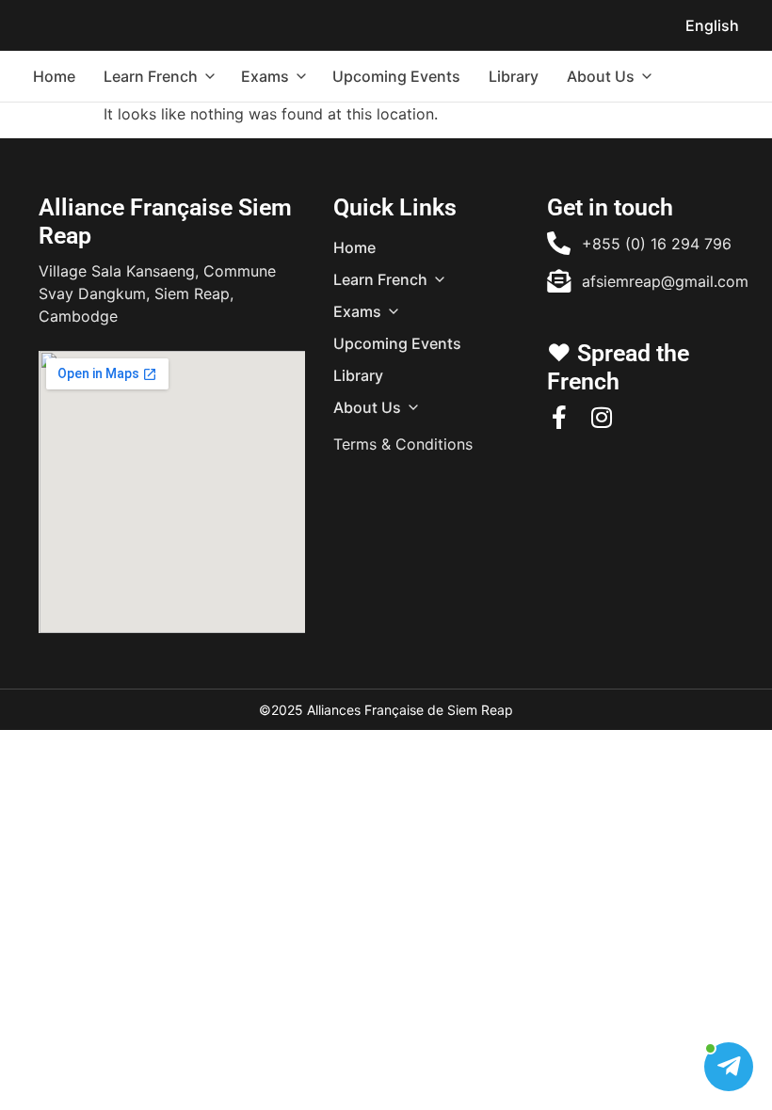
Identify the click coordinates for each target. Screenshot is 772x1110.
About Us (601, 76)
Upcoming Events (396, 76)
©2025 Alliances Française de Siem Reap (386, 710)
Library (514, 76)
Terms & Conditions (403, 444)
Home (54, 76)
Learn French (151, 76)
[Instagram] (601, 417)
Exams (265, 76)
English (712, 25)
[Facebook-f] (559, 417)
